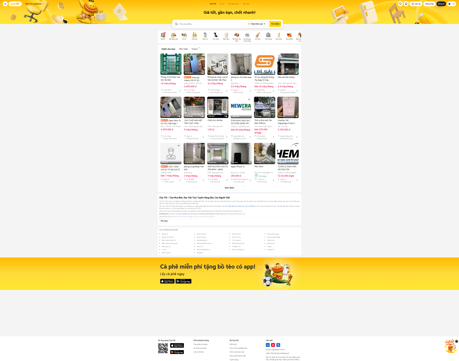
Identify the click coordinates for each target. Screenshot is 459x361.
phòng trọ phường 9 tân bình (194, 168)
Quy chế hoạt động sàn (238, 348)
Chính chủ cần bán (215, 120)
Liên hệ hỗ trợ (199, 352)
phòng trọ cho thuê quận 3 (241, 78)
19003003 (275, 353)
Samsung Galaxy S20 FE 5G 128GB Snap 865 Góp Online (193, 79)
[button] (5, 3)
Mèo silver (258, 166)
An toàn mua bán (200, 348)
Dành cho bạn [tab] (168, 49)
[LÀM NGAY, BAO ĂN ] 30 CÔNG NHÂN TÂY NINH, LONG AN (240, 122)
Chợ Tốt (213, 4)
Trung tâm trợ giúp (201, 344)
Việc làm (246, 4)
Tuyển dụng (234, 359)
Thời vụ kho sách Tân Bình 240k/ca (263, 121)
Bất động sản (233, 4)
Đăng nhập (429, 4)
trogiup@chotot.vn (277, 349)
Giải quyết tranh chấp (238, 356)
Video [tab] (195, 49)
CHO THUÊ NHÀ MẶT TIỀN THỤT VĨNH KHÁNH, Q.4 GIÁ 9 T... (193, 122)
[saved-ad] (400, 3)
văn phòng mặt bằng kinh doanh (209, 214)
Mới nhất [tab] (183, 49)
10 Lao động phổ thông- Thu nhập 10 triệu (264, 78)
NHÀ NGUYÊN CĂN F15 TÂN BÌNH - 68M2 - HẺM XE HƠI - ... (218, 168)
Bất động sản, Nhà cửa (236, 206)
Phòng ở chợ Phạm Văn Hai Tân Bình (170, 78)
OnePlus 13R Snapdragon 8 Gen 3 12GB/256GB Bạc (286, 122)
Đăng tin (441, 4)
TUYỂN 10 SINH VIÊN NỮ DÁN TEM (287, 168)
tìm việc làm (284, 206)
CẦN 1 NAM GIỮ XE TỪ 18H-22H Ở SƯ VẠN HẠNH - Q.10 (170, 168)
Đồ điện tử (252, 206)
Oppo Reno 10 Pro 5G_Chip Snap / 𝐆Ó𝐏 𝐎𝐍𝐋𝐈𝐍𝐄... (171, 122)
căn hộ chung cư (192, 214)
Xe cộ (222, 4)
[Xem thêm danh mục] (298, 37)
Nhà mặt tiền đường (286, 77)
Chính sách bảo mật (237, 352)
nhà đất (184, 214)
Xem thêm (229, 188)
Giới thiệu (233, 344)
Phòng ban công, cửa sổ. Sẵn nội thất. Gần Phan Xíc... (218, 78)
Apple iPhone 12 (238, 166)
